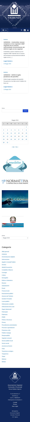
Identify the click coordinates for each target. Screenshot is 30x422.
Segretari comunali (7, 338)
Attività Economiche (7, 267)
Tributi (3, 356)
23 (3, 139)
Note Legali (15, 406)
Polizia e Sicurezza (7, 319)
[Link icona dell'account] (28, 30)
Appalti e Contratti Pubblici (9, 262)
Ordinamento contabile (8, 304)
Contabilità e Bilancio (7, 270)
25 (11, 139)
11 (11, 133)
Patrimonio (4, 314)
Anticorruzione (5, 259)
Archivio (6, 39)
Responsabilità (6, 335)
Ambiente (4, 254)
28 (22, 139)
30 (3, 142)
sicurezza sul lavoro (7, 346)
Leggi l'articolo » (8, 61)
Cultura (4, 275)
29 (26, 139)
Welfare (4, 361)
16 (3, 136)
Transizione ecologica (7, 351)
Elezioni (4, 283)
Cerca (3, 108)
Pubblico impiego (6, 332)
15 (26, 133)
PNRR (3, 317)
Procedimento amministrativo (9, 325)
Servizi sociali (5, 343)
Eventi (3, 288)
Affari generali (5, 251)
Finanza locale (5, 291)
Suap (3, 348)
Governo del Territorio (7, 296)
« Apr (13, 147)
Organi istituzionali (6, 309)
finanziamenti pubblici (7, 293)
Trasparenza (5, 353)
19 (15, 136)
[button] (21, 30)
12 (15, 133)
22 (26, 136)
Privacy (4, 322)
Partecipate (5, 312)
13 (18, 133)
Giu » (16, 147)
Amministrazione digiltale (8, 256)
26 (15, 139)
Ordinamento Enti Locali (8, 306)
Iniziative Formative (7, 298)
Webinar (4, 359)
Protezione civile (6, 330)
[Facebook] (25, 30)
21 (22, 136)
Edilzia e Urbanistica (7, 280)
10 (7, 133)
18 (11, 136)
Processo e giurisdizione (8, 327)
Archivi (3, 235)
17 (7, 136)
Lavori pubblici (5, 301)
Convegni (4, 272)
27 (18, 139)
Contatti (15, 402)
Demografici (5, 277)
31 (7, 142)
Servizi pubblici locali (7, 340)
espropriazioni (5, 285)
